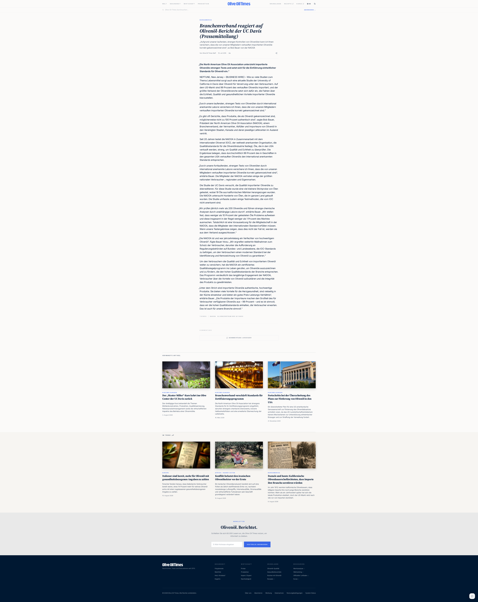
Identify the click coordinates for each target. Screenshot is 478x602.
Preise (243, 568)
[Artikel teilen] (276, 53)
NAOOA (213, 316)
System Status (310, 593)
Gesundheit (175, 3)
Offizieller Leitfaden (300, 575)
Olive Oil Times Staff (209, 53)
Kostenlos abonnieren (257, 544)
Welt (164, 3)
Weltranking (297, 572)
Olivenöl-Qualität (273, 568)
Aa (230, 53)
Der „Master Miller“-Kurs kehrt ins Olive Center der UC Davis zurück (184, 397)
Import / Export (246, 575)
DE (310, 3)
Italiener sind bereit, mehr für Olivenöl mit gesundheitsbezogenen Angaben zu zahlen (185, 477)
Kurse (299, 3)
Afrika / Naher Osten (225, 472)
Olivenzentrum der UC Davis (230, 316)
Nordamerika (206, 20)
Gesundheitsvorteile (274, 572)
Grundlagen (275, 3)
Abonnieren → (310, 10)
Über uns (248, 593)
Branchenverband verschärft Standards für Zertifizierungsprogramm (239, 397)
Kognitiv (217, 579)
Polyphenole (219, 568)
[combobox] (233, 10)
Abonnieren (258, 593)
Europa (165, 472)
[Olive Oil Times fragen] (472, 596)
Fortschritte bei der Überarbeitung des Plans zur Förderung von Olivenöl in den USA (289, 399)
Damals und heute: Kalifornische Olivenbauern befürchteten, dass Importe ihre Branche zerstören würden (291, 479)
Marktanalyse (298, 568)
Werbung (268, 593)
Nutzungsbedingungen (294, 593)
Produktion (203, 3)
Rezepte (288, 3)
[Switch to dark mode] (315, 4)
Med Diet (218, 572)
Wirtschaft (189, 3)
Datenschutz (279, 593)
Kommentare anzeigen (240, 338)
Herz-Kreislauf (220, 575)
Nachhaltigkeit (246, 579)
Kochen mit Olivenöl (274, 575)
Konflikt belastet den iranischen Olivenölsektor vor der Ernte (232, 477)
